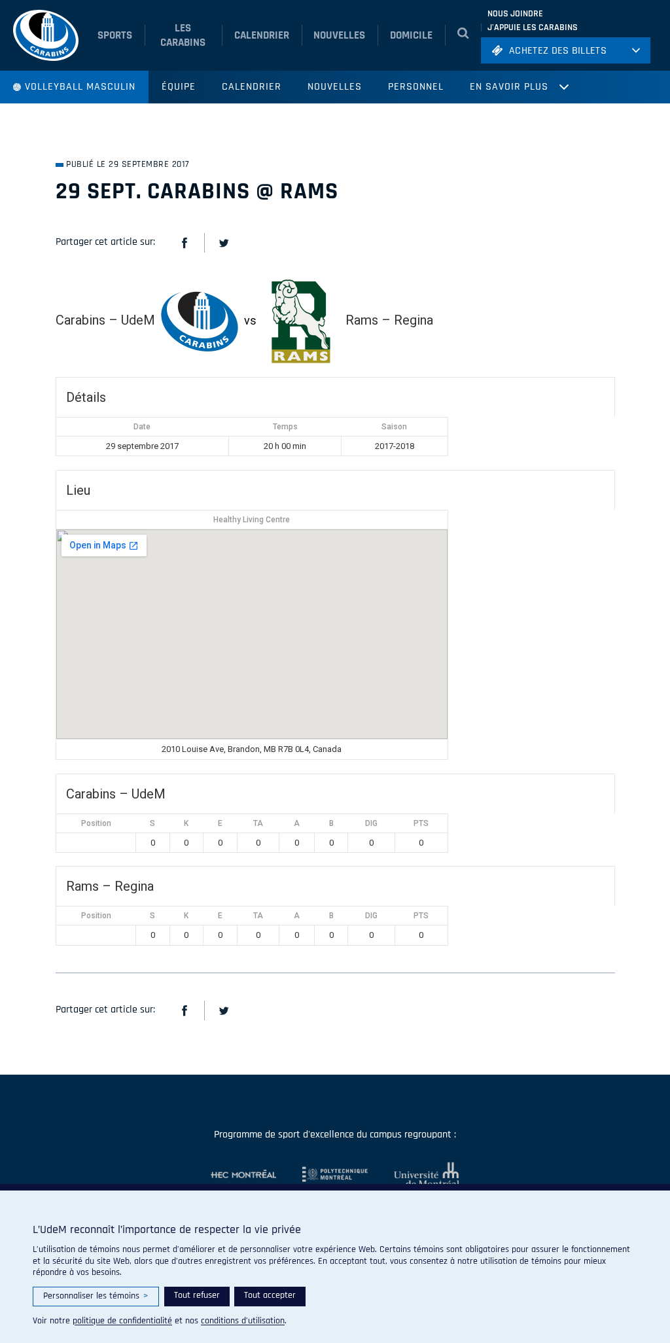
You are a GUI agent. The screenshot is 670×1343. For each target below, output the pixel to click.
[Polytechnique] (322, 1175)
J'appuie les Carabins (532, 27)
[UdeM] (413, 1175)
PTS (421, 823)
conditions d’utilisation (243, 1321)
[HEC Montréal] (243, 1175)
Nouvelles (335, 87)
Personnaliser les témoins (96, 1296)
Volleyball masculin (80, 87)
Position (96, 823)
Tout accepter (270, 1295)
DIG (371, 823)
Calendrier (251, 87)
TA (258, 823)
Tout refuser (197, 1295)
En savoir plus (509, 87)
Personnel (416, 87)
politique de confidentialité (122, 1321)
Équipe (179, 87)
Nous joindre (515, 14)
